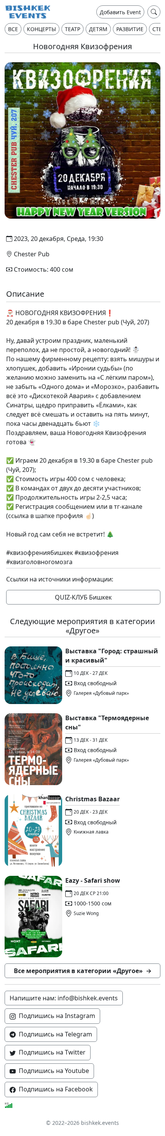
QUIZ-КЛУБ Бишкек (83, 597)
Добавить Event (120, 12)
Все (13, 29)
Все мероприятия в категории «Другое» (83, 971)
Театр (72, 29)
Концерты (41, 29)
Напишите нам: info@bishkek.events (64, 998)
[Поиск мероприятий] (153, 11)
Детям (98, 29)
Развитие (130, 29)
